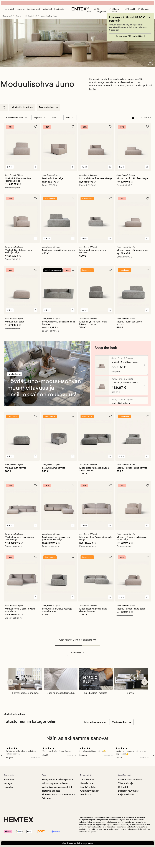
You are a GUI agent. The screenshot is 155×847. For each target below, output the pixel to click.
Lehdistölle (85, 794)
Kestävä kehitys (88, 787)
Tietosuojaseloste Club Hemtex (58, 794)
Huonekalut (7, 16)
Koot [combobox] (54, 117)
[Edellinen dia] (10, 682)
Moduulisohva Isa (48, 107)
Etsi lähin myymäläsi (128, 790)
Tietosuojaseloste (51, 790)
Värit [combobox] (68, 117)
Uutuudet (9, 9)
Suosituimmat (33, 9)
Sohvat (18, 16)
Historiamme (86, 783)
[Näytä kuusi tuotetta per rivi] (137, 117)
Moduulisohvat (31, 16)
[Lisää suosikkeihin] (36, 127)
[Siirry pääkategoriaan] (4, 107)
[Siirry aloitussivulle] (77, 8)
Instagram (9, 783)
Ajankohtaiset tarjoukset (130, 779)
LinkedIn (8, 787)
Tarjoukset (47, 9)
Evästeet (46, 798)
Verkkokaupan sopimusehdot (57, 787)
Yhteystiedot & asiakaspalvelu (57, 779)
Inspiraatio (59, 9)
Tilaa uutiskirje (125, 783)
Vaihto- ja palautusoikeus (55, 783)
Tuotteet (20, 9)
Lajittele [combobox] (38, 117)
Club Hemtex (87, 779)
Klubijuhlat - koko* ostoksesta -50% (77, 3)
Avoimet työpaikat (89, 790)
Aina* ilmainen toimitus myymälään (77, 843)
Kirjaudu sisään (126, 794)
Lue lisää (92, 89)
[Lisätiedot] (20, 184)
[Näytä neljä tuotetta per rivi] (133, 117)
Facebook (9, 779)
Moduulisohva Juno (22, 107)
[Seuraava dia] (145, 682)
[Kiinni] (149, 17)
